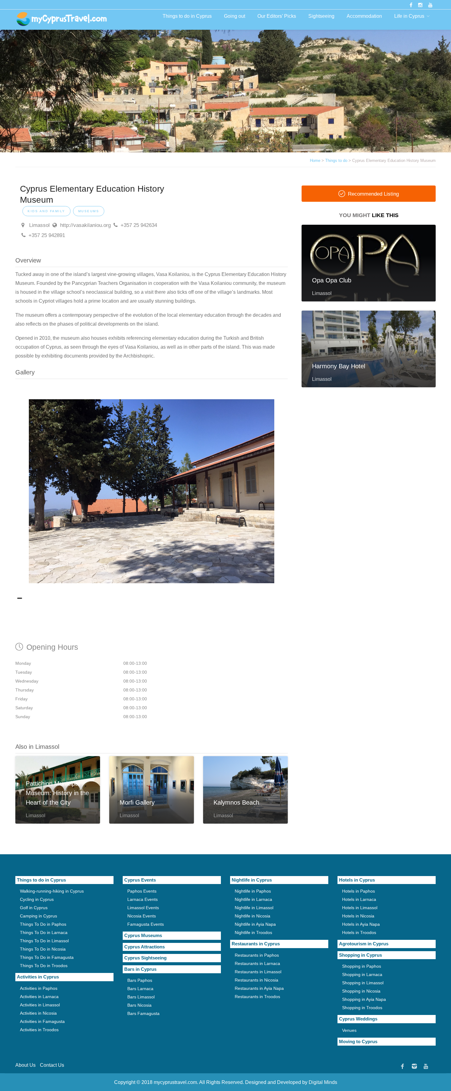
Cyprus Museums (143, 935)
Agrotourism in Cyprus (363, 943)
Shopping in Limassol (363, 982)
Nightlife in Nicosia (252, 915)
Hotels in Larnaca (359, 899)
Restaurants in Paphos (257, 955)
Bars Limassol (141, 996)
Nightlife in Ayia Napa (255, 924)
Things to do (336, 160)
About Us (25, 1065)
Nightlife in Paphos (253, 891)
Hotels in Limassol (359, 907)
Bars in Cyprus (140, 969)
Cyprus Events (140, 879)
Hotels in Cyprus (357, 879)
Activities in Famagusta (42, 1021)
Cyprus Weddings (358, 1018)
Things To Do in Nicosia (43, 949)
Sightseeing (321, 16)
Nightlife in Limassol (254, 907)
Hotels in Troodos (359, 932)
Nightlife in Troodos (253, 932)
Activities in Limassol (40, 1004)
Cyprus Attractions (144, 946)
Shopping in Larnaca (362, 974)
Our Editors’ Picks (276, 16)
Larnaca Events (142, 899)
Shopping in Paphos (361, 966)
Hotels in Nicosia (358, 915)
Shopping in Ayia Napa (364, 999)
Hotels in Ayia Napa (361, 924)
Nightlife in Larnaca (253, 899)
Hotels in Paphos (358, 891)
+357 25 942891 (47, 235)
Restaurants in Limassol (258, 971)
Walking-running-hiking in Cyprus (52, 891)
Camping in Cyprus (38, 915)
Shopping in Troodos (362, 1007)
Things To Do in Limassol (44, 940)
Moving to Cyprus (358, 1041)
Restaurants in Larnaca (257, 963)
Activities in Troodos (39, 1029)
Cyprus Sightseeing (145, 957)
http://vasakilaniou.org (85, 225)
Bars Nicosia (139, 1005)
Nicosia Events (141, 915)
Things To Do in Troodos (43, 965)
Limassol (39, 225)
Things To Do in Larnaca (43, 932)
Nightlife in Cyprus (252, 879)
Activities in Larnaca (39, 996)
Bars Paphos (139, 980)
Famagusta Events (145, 924)
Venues (349, 1030)
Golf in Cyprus (34, 907)
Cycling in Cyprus (37, 899)
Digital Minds (323, 1082)
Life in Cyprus (409, 16)
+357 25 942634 (139, 225)
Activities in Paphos (38, 988)
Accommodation (364, 16)
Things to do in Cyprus (187, 16)
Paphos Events (141, 891)
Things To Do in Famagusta (47, 957)
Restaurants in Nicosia (256, 980)
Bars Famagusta (143, 1013)
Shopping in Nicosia (361, 991)
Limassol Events (143, 907)
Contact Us (52, 1065)
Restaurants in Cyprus (256, 943)
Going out (234, 16)
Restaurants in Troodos (257, 996)
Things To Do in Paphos (43, 924)
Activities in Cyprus (38, 976)
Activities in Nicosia (38, 1013)
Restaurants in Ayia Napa (259, 988)
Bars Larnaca (140, 988)
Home (315, 160)
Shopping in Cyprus (360, 955)
